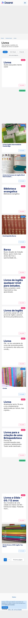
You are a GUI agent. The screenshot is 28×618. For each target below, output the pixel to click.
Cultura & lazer (9, 38)
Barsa (7, 249)
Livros (5, 52)
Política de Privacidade (10, 604)
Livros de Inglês (13, 310)
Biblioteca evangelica (10, 190)
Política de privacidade (14, 610)
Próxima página (17, 560)
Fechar (5, 609)
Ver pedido (22, 85)
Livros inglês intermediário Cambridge (12, 145)
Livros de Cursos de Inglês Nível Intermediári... (14, 175)
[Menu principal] (25, 2)
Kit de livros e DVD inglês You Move (13, 545)
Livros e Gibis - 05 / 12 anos (13, 499)
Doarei (2, 38)
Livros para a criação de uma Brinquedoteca (13, 435)
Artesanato (21, 52)
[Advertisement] (14, 20)
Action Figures (13, 52)
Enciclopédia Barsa (9, 236)
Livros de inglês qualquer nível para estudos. (13, 283)
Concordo (5, 607)
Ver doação (21, 150)
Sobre (14, 597)
